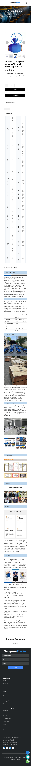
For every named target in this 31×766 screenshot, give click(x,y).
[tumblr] (7, 748)
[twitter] (10, 748)
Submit (15, 667)
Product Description (11, 102)
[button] (23, 42)
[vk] (13, 748)
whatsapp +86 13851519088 (10, 744)
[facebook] (4, 748)
